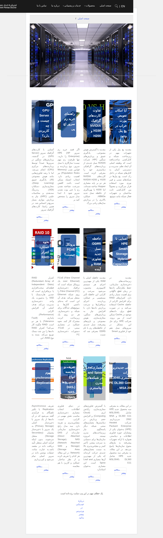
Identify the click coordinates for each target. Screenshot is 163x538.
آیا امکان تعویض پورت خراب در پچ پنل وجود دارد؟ (121, 126)
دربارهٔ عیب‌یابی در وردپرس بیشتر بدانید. (81, 502)
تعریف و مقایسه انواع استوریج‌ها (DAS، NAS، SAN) (68, 382)
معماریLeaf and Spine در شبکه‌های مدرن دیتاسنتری (94, 378)
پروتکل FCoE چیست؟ (69, 249)
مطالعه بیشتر (120, 205)
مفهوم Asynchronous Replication (43, 378)
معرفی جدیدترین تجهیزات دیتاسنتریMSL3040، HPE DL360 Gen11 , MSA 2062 (120, 378)
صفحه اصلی (83, 18)
